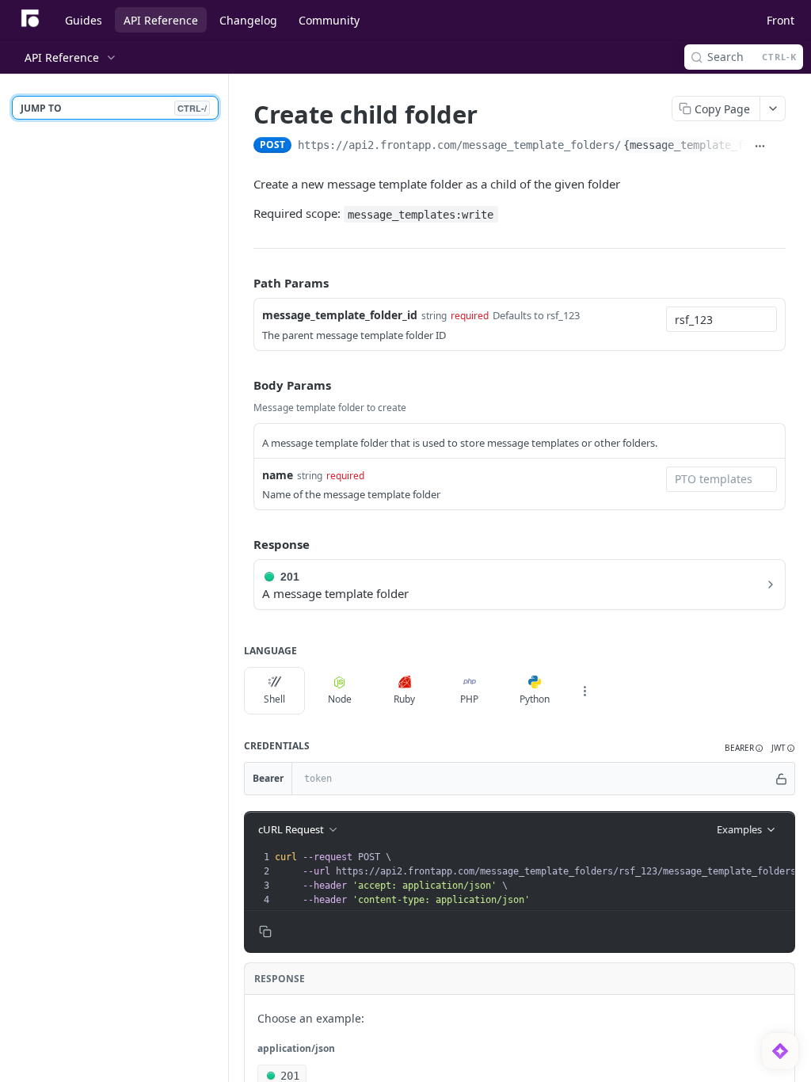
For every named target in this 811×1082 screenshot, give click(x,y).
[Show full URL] (759, 146)
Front (780, 20)
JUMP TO (114, 108)
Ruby (404, 699)
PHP (469, 699)
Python (535, 699)
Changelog (248, 20)
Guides (83, 20)
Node (340, 699)
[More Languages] (584, 691)
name (277, 474)
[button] (744, 748)
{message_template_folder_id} (712, 145)
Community (329, 20)
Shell (274, 699)
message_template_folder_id (339, 314)
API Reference (161, 20)
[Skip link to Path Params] (242, 283)
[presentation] (540, 878)
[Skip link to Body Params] (242, 385)
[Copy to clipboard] (779, 146)
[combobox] (721, 319)
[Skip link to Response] (242, 544)
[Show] (781, 778)
